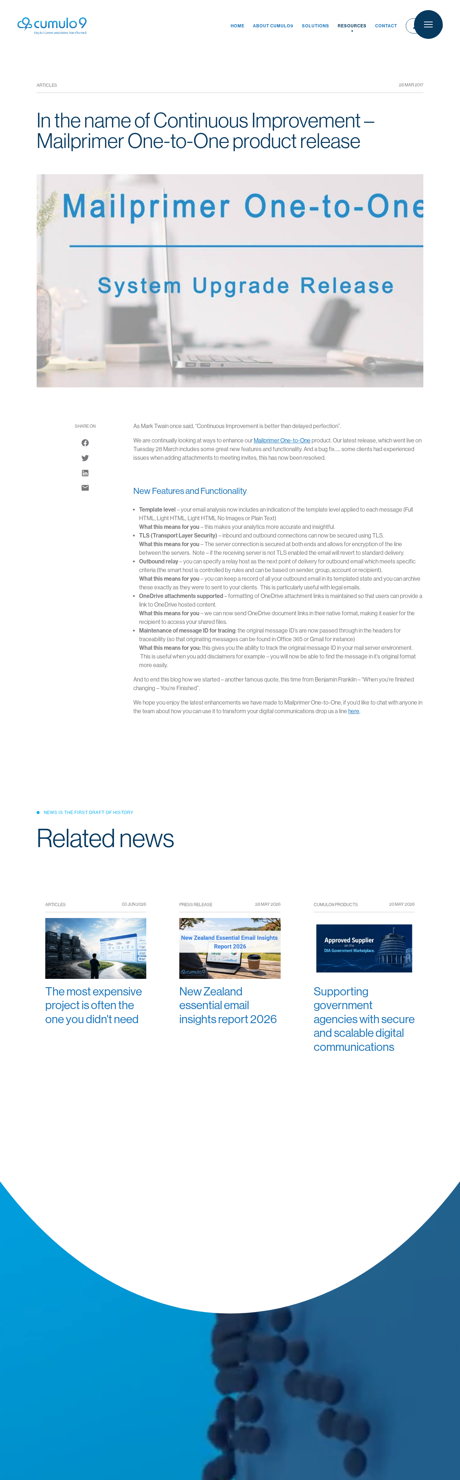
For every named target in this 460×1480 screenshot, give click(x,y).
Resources (352, 25)
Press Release (195, 904)
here (353, 711)
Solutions (315, 25)
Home (237, 25)
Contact (386, 25)
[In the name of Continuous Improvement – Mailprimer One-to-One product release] (85, 488)
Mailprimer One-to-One (282, 440)
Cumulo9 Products (336, 904)
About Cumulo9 (273, 25)
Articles (47, 85)
